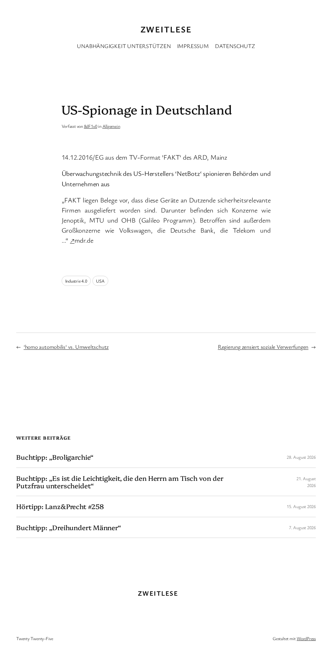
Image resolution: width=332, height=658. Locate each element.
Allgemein (111, 126)
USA (100, 281)
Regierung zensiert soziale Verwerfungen (263, 346)
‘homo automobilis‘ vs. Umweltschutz (66, 346)
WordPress (306, 638)
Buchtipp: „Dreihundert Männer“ (68, 527)
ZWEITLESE (166, 29)
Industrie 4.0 (76, 281)
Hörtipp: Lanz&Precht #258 (60, 506)
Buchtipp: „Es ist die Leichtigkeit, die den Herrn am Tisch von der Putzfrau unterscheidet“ (119, 482)
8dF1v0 (90, 126)
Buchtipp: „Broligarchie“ (55, 457)
